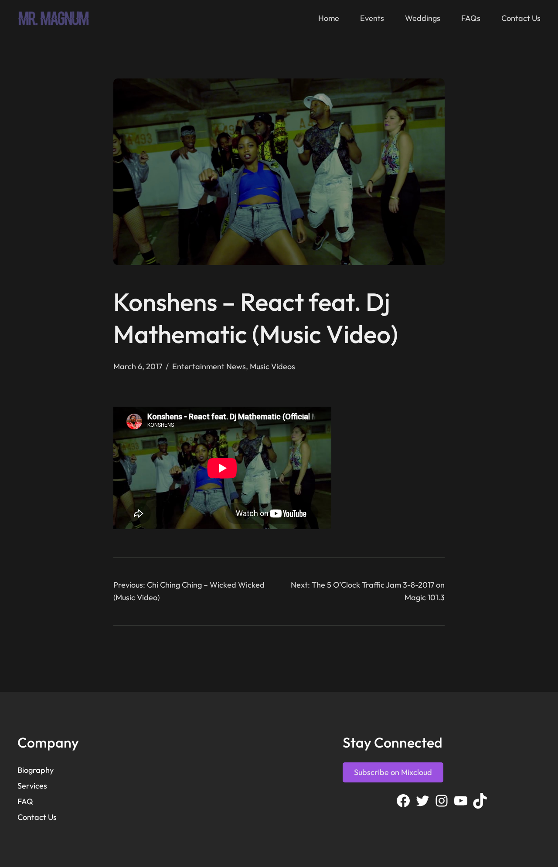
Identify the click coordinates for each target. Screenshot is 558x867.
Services (32, 786)
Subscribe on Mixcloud (393, 772)
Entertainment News (209, 366)
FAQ (25, 801)
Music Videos (272, 366)
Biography (35, 770)
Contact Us (37, 817)
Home (328, 18)
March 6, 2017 (137, 366)
